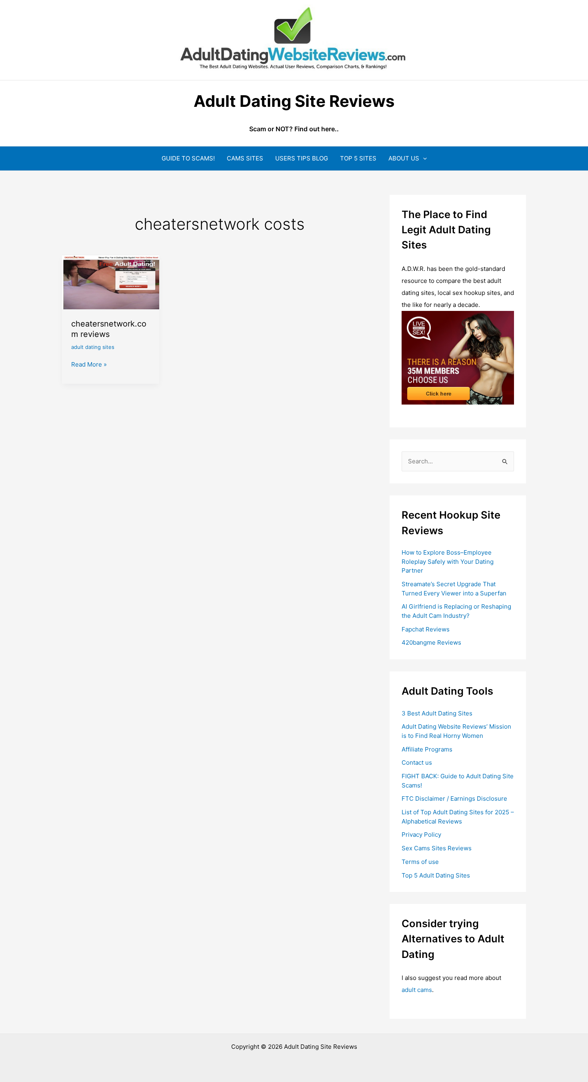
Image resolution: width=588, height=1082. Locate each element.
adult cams (417, 990)
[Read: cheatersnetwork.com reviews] (110, 281)
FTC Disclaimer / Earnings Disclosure (454, 798)
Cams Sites (245, 158)
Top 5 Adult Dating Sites (436, 875)
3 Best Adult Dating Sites (437, 713)
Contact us (417, 762)
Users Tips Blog (301, 158)
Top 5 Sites (358, 158)
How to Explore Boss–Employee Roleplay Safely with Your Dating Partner (448, 561)
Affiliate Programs (427, 749)
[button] (423, 158)
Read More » (89, 365)
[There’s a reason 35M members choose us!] (458, 357)
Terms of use (420, 862)
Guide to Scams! (188, 158)
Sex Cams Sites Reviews (437, 848)
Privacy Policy (421, 834)
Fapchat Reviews (426, 629)
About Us (403, 158)
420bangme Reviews (431, 642)
